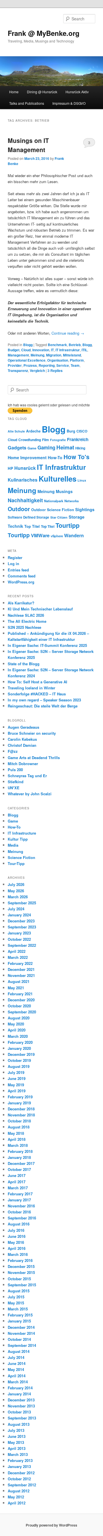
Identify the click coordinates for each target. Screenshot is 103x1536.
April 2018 (16, 1139)
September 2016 (22, 1218)
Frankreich (77, 439)
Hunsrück (25, 468)
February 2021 (20, 993)
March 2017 (18, 1187)
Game (31, 448)
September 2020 (22, 1012)
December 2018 (21, 1109)
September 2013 (22, 1418)
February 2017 (20, 1193)
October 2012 (19, 1478)
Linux (82, 480)
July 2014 (16, 1357)
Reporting (47, 365)
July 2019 (16, 1072)
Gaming (46, 447)
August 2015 (18, 1290)
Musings (64, 491)
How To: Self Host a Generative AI (37, 681)
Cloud (26, 349)
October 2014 (19, 1339)
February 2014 (20, 1387)
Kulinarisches (22, 479)
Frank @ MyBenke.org (44, 33)
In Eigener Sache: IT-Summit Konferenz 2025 (47, 645)
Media (13, 845)
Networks (71, 501)
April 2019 (16, 1090)
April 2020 (16, 1030)
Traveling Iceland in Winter (31, 688)
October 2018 (19, 1121)
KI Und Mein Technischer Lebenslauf (40, 609)
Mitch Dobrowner (23, 763)
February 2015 (20, 1315)
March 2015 (18, 1309)
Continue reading (68, 333)
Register (15, 557)
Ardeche (33, 431)
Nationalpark (53, 501)
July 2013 (16, 1430)
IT (52, 349)
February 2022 (20, 963)
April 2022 (16, 951)
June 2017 (16, 1175)
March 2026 (18, 896)
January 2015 (19, 1321)
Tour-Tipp (16, 863)
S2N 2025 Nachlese (24, 627)
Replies (55, 370)
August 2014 (18, 1351)
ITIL (84, 349)
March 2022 (18, 957)
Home (14, 91)
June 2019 (16, 1078)
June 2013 (16, 1436)
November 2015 (21, 1272)
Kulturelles (57, 478)
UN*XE (13, 787)
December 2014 (21, 1327)
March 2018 (18, 1145)
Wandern (74, 535)
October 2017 (19, 1169)
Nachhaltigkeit (25, 500)
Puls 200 (15, 769)
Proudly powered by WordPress (51, 1525)
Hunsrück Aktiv (77, 91)
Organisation (57, 360)
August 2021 (18, 981)
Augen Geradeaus (23, 727)
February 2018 (20, 1151)
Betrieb (75, 344)
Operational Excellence (26, 360)
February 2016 (20, 1260)
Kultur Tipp (18, 839)
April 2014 (16, 1375)
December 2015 (21, 1266)
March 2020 (18, 1036)
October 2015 (19, 1278)
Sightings (84, 510)
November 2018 (21, 1115)
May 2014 (16, 1369)
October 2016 (19, 1212)
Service (62, 365)
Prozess (30, 365)
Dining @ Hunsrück (42, 91)
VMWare (40, 535)
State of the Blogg (23, 663)
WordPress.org (21, 582)
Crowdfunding (29, 439)
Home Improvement (27, 457)
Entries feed (18, 570)
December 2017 (21, 1163)
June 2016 (16, 1236)
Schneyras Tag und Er (27, 775)
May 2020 (16, 1024)
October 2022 (19, 939)
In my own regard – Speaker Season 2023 (44, 700)
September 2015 (22, 1284)
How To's (77, 457)
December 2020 (21, 999)
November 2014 (21, 1333)
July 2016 (16, 1230)
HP (10, 468)
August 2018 (18, 1127)
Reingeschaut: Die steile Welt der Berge (43, 706)
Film (45, 439)
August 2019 (18, 1066)
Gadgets (17, 447)
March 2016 (18, 1254)
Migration (53, 355)
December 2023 (21, 921)
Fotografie (58, 440)
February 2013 (20, 1460)
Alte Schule (16, 431)
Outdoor (19, 509)
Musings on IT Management (28, 145)
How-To (55, 457)
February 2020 (20, 1042)
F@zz (13, 751)
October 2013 (19, 1412)
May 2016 (16, 1242)
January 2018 (19, 1157)
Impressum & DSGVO (69, 103)
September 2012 (22, 1484)
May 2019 (16, 1084)
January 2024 (19, 915)
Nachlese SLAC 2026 (26, 615)
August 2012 (18, 1491)
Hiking (80, 448)
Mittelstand (72, 355)
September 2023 (22, 927)
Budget (13, 349)
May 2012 (16, 1497)
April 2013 (16, 1448)
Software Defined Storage (28, 517)
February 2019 (20, 1096)
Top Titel (32, 526)
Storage (76, 517)
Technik (15, 526)
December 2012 (21, 1472)
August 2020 (18, 1018)
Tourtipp (68, 525)
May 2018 (16, 1133)
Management (18, 355)
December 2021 (21, 969)
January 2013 (19, 1466)
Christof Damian (22, 745)
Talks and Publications (26, 103)
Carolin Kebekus (22, 739)
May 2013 (16, 1442)
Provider (15, 365)
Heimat (65, 447)
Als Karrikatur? (21, 603)
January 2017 (19, 1200)
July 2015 (16, 1297)
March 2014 (18, 1381)
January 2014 (19, 1394)
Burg (71, 431)
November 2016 (21, 1206)
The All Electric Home (27, 621)
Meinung (37, 355)
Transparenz (18, 370)
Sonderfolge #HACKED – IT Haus (37, 694)
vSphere (57, 536)
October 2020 (19, 1006)
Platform (77, 360)
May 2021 (16, 987)
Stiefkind (15, 781)
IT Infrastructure (22, 833)
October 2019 (19, 1060)
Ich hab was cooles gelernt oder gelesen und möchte (49, 404)
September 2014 (22, 1345)
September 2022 (22, 945)
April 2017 (16, 1181)
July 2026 (16, 884)
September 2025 (22, 902)
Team (75, 365)
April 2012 (16, 1503)
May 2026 (16, 890)
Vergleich (37, 370)
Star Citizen (59, 517)
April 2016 (16, 1248)
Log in (13, 563)
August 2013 (18, 1424)
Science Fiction (60, 509)
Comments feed (21, 576)
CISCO (81, 431)
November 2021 (21, 975)
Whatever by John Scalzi (30, 793)
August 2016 (18, 1224)
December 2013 (21, 1400)
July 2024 (16, 908)
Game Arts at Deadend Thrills (34, 757)
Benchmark (57, 344)
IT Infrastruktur (68, 349)
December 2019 (21, 1054)
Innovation (40, 349)
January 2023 (19, 933)
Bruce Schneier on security (32, 733)
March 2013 (18, 1454)
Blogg (28, 344)
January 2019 (19, 1103)
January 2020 (19, 1048)
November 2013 (21, 1406)
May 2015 (16, 1303)
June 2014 (16, 1363)
